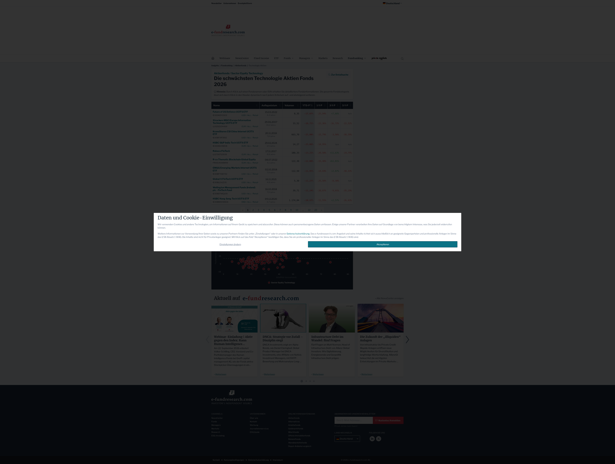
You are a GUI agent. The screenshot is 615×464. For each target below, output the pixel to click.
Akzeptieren (383, 244)
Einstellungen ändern (230, 244)
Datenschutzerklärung (298, 233)
